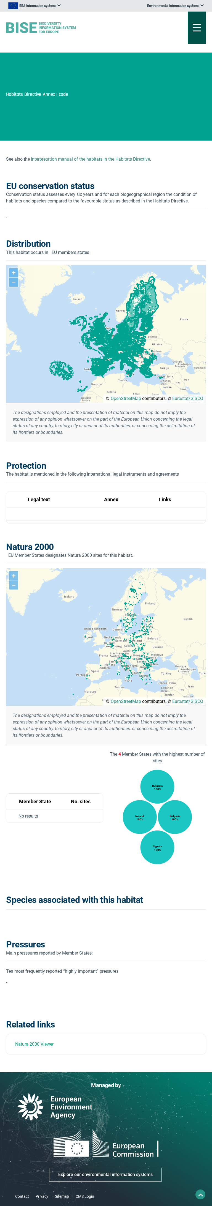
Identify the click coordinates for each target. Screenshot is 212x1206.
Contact (22, 1196)
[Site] (71, 27)
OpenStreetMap (126, 398)
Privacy (42, 1196)
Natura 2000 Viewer (34, 1044)
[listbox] (34, 6)
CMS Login (85, 1196)
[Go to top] (200, 1194)
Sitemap (62, 1196)
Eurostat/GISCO (187, 398)
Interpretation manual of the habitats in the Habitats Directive (90, 159)
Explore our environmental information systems (105, 1174)
